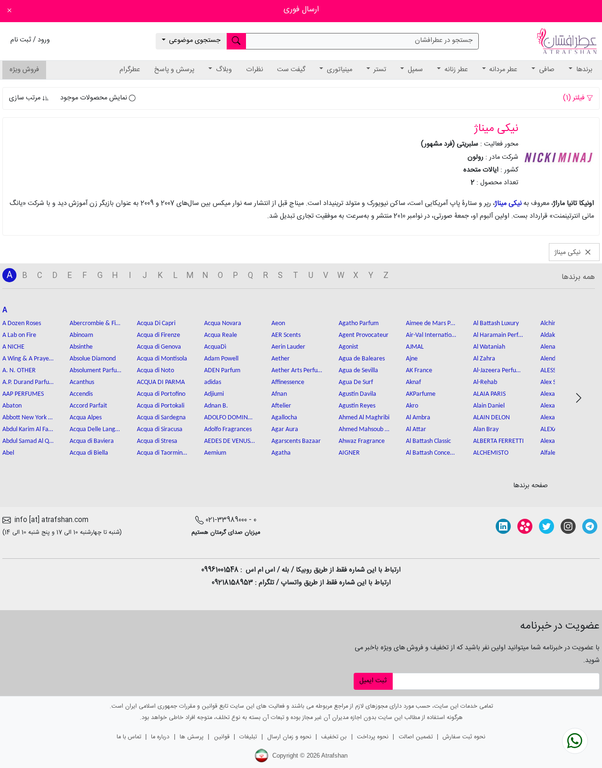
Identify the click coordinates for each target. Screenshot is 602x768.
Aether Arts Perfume (297, 370)
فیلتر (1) (574, 98)
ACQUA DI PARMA (161, 382)
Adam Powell (221, 358)
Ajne (412, 358)
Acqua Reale (220, 335)
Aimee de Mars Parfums (432, 323)
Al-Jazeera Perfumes (499, 370)
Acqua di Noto (155, 370)
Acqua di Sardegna (161, 417)
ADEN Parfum (222, 370)
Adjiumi (214, 394)
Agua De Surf (356, 382)
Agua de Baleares (362, 358)
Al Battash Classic (428, 441)
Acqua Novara (222, 323)
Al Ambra (418, 417)
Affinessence (287, 382)
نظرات (254, 69)
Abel (8, 453)
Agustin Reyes (357, 405)
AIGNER (349, 453)
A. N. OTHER (19, 370)
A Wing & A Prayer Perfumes (28, 358)
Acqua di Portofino (161, 394)
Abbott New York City (28, 417)
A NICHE (13, 347)
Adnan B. (216, 405)
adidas (212, 382)
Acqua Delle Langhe (95, 429)
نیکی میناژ (508, 203)
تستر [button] (379, 69)
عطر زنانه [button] (455, 69)
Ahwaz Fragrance (362, 441)
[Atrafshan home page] (567, 41)
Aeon (278, 323)
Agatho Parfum (359, 323)
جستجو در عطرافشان (444, 40)
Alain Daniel (489, 405)
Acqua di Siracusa (159, 429)
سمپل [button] (414, 69)
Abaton (12, 405)
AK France (419, 370)
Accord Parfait (88, 405)
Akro (412, 405)
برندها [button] (583, 69)
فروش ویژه (24, 69)
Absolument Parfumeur (95, 370)
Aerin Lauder (288, 347)
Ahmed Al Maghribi (364, 417)
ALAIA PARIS (489, 394)
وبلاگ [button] (223, 69)
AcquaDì (215, 347)
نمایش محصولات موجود (94, 98)
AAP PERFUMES (23, 394)
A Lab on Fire (19, 335)
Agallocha (284, 417)
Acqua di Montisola (162, 358)
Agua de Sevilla (358, 370)
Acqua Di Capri (156, 323)
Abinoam (81, 335)
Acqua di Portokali (160, 405)
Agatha (281, 453)
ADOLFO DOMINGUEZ (230, 417)
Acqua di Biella (89, 453)
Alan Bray (486, 429)
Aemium (215, 453)
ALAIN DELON (491, 417)
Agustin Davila (357, 394)
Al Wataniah (489, 347)
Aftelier (281, 405)
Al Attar (416, 429)
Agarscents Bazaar (296, 441)
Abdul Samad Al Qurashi (28, 441)
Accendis (81, 394)
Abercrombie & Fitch (95, 323)
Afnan (279, 394)
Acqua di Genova (159, 347)
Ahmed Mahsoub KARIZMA (364, 429)
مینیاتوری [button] (338, 69)
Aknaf (413, 382)
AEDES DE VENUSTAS (230, 441)
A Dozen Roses (21, 323)
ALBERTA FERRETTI (498, 441)
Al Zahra (484, 358)
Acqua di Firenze (158, 335)
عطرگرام (129, 69)
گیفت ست (291, 69)
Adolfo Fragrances (228, 429)
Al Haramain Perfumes (499, 335)
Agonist (348, 347)
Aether (280, 358)
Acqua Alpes (86, 417)
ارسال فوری (301, 9)
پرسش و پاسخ (174, 69)
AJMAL (415, 347)
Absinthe (81, 347)
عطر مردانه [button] (502, 69)
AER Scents (286, 335)
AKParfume (421, 394)
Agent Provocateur (363, 335)
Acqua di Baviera (92, 441)
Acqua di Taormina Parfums (163, 453)
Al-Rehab (485, 382)
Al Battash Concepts (432, 453)
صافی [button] (545, 69)
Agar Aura (284, 429)
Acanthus (82, 382)
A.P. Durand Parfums (28, 382)
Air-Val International (432, 335)
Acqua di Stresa (157, 441)
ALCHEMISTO (490, 453)
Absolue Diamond (93, 358)
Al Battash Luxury (496, 323)
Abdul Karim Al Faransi (28, 429)
